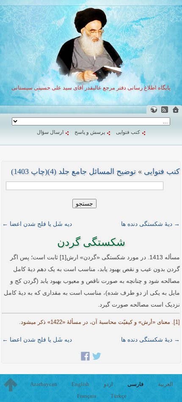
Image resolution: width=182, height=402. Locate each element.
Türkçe (118, 396)
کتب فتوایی (128, 132)
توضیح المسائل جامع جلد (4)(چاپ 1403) (73, 171)
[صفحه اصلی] (175, 109)
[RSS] (164, 109)
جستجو (84, 203)
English (80, 384)
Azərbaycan (43, 384)
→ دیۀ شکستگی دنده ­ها (150, 223)
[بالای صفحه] (10, 384)
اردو (108, 384)
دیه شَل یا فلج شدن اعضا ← (37, 223)
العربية (165, 384)
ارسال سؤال (50, 132)
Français (86, 396)
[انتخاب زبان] (153, 109)
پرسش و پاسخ (89, 132)
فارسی (135, 384)
